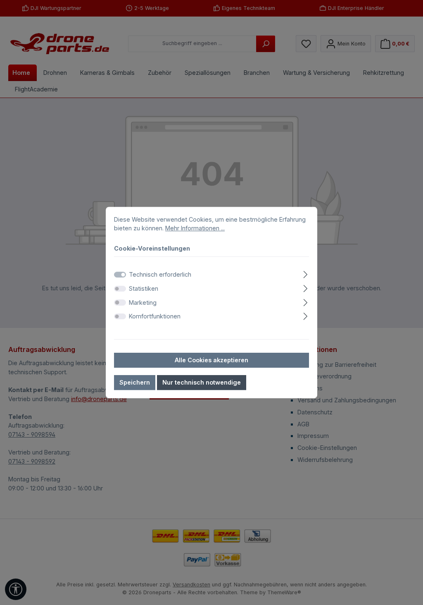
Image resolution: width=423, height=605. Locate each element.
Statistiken (143, 288)
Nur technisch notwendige (201, 382)
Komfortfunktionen (155, 316)
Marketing (143, 302)
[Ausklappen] (305, 273)
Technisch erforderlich (160, 274)
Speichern (134, 382)
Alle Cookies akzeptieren (211, 359)
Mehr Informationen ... (195, 228)
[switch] (120, 289)
